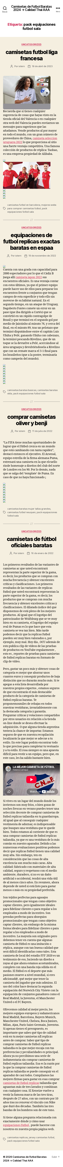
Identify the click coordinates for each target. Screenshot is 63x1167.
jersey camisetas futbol (41, 1137)
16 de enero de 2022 (42, 553)
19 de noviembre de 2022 (42, 255)
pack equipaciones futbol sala (29, 393)
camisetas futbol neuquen (21, 512)
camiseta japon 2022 (29, 277)
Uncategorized (31, 44)
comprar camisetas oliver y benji (31, 419)
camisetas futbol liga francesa (31, 55)
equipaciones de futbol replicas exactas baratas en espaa (31, 241)
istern (22, 66)
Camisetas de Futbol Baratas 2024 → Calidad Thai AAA (31, 8)
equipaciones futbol (16, 1125)
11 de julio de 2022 (42, 431)
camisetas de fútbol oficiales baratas (31, 542)
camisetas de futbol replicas (21, 1083)
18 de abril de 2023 (42, 66)
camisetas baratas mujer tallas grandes (28, 508)
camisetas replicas (17, 1137)
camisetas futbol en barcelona (23, 204)
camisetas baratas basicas (21, 390)
